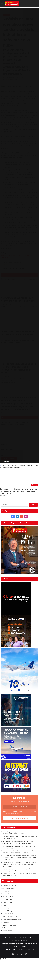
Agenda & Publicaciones (9, 885)
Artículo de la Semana (8, 888)
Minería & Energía (7, 911)
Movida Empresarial (8, 913)
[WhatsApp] (3, 959)
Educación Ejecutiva (8, 902)
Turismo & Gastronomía (9, 925)
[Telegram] (5, 959)
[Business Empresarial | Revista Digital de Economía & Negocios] (12, 3)
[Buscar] (37, 4)
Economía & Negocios (8, 896)
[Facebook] (1, 959)
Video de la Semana (8, 930)
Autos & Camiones (7, 891)
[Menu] (2, 4)
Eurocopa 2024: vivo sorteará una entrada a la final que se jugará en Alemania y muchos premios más (18, 491)
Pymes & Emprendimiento (9, 916)
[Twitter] (2, 959)
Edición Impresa (7, 899)
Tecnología (5, 922)
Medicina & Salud (7, 908)
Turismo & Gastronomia (9, 928)
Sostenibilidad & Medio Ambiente (11, 919)
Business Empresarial (8, 894)
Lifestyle (4, 905)
